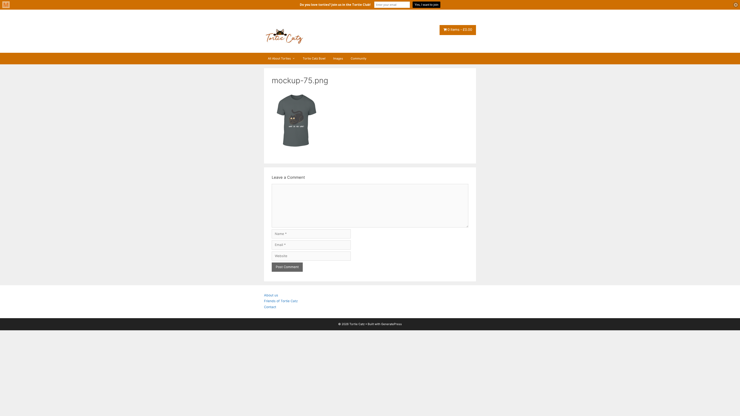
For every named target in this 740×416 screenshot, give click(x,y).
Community (358, 58)
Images (338, 58)
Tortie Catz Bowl (314, 58)
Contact (270, 307)
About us (271, 295)
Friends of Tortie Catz (281, 301)
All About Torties (279, 58)
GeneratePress (391, 324)
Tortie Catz (287, 22)
